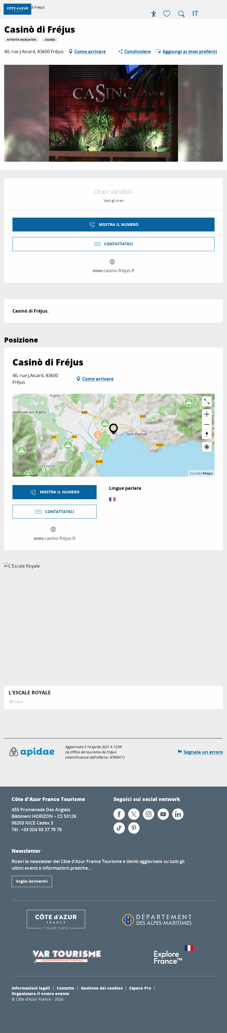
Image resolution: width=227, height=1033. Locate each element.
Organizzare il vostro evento (40, 993)
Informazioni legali (31, 988)
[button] (181, 13)
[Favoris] (167, 14)
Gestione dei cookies (102, 988)
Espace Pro (140, 988)
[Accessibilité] (154, 14)
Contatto (65, 988)
